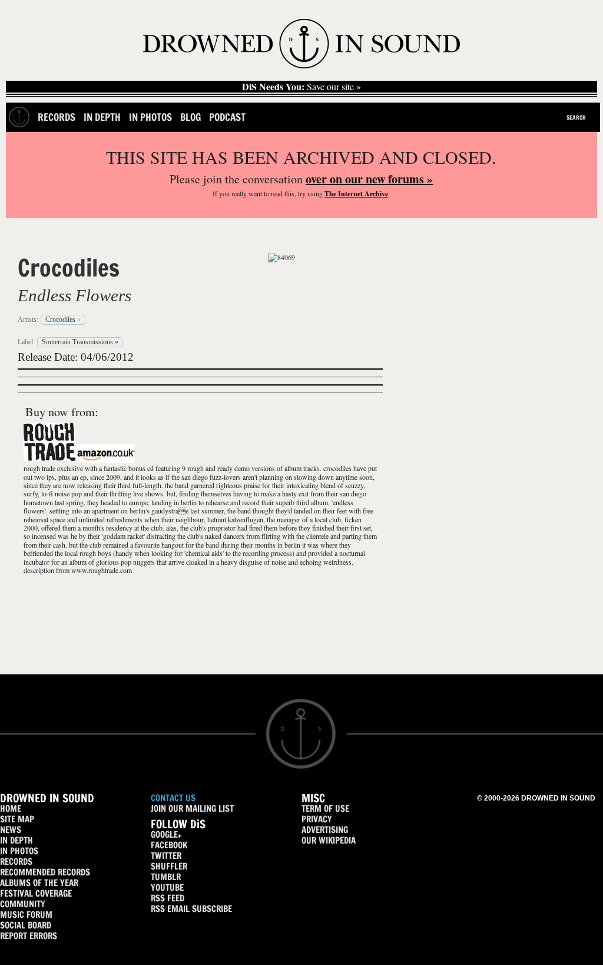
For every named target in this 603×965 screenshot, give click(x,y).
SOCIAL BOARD (25, 925)
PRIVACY (317, 819)
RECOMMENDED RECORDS (45, 872)
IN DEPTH (16, 840)
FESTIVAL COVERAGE (36, 893)
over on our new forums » (369, 178)
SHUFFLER (169, 866)
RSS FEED (167, 898)
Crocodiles (69, 267)
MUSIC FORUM (26, 914)
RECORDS (16, 861)
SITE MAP (17, 819)
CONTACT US (173, 798)
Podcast (227, 117)
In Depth (102, 117)
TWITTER (166, 855)
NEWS (10, 830)
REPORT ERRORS (28, 936)
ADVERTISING (325, 830)
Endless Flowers (74, 295)
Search (576, 117)
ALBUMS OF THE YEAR (39, 883)
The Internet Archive (356, 194)
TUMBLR (166, 877)
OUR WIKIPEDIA (329, 840)
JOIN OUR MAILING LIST (192, 808)
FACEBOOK (169, 845)
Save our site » (301, 87)
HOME (10, 808)
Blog (190, 117)
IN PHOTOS (19, 851)
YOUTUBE (167, 887)
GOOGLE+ (166, 834)
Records (56, 117)
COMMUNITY (22, 904)
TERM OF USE (325, 808)
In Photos (150, 117)
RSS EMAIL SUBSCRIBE (191, 909)
